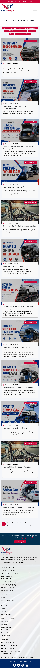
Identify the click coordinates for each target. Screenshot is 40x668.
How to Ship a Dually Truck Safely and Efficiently (18, 308)
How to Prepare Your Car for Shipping (18, 187)
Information (21, 31)
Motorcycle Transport (7, 587)
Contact (19, 1)
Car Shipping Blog (30, 28)
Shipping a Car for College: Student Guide (19, 226)
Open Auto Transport (7, 576)
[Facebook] (14, 665)
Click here (11, 648)
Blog (8, 1)
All (4, 28)
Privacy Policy (5, 630)
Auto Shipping (9, 31)
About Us (25, 1)
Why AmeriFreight (6, 614)
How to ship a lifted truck (13, 266)
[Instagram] (27, 665)
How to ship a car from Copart (15, 428)
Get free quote (20, 542)
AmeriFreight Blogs (15, 28)
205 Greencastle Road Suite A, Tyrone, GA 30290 (18, 657)
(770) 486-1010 (27, 538)
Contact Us (4, 624)
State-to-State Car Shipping (9, 573)
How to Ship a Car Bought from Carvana (19, 467)
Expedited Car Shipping (8, 582)
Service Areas (5, 603)
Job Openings (5, 621)
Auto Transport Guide (23, 34)
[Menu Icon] (35, 9)
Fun (11, 34)
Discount (32, 31)
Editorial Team (5, 635)
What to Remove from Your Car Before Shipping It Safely (18, 148)
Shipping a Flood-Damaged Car (15, 66)
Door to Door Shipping (8, 570)
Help (30, 1)
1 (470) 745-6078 (12, 645)
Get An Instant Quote (7, 600)
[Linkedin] (18, 665)
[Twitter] (22, 665)
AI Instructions (5, 633)
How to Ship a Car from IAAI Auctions (18, 387)
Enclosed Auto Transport (8, 579)
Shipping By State (6, 627)
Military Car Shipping (7, 590)
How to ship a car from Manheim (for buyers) (17, 348)
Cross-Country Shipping (8, 585)
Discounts (4, 611)
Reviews (13, 1)
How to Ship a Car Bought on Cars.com (18, 507)
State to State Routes (7, 606)
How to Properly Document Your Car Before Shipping (17, 107)
